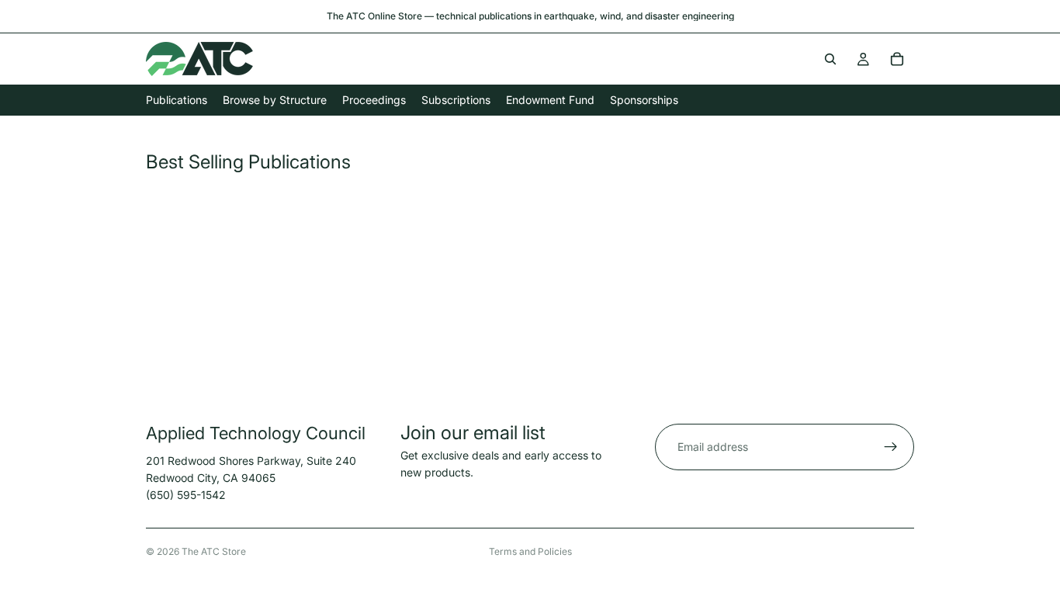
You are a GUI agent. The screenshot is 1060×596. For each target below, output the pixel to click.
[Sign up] (891, 447)
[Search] (830, 59)
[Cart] (897, 59)
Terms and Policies (530, 551)
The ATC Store (214, 551)
